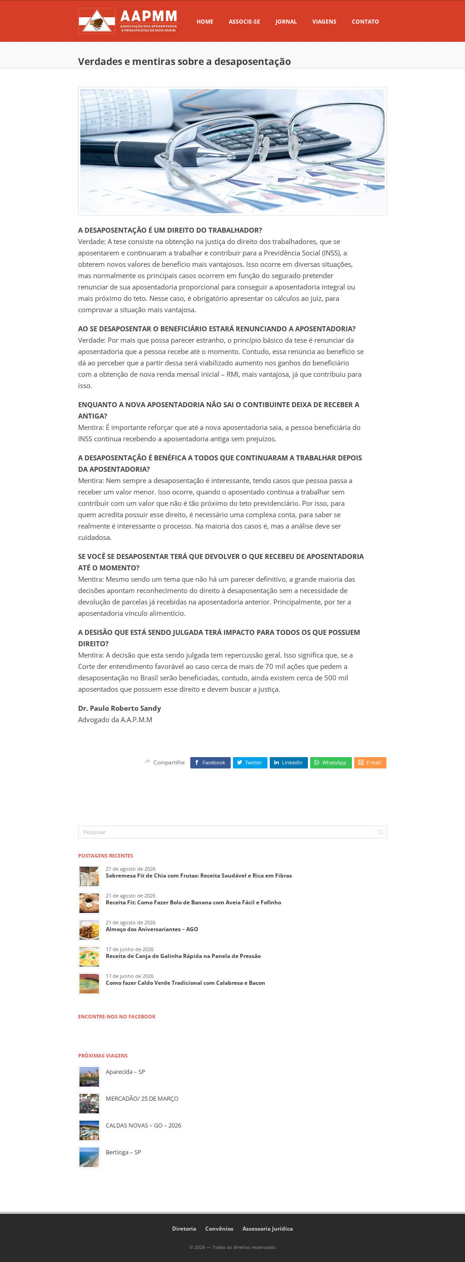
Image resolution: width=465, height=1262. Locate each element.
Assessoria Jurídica (267, 1228)
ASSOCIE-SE (244, 21)
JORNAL (286, 21)
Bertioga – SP (123, 1152)
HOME (205, 21)
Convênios (219, 1228)
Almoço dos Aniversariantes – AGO (152, 929)
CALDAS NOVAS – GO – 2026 (143, 1125)
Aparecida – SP (125, 1071)
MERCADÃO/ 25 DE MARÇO (142, 1098)
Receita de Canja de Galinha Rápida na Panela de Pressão (183, 956)
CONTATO (365, 21)
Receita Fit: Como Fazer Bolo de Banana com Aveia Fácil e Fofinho (193, 902)
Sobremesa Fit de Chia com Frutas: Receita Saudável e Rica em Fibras (199, 875)
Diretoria (184, 1228)
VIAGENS (324, 21)
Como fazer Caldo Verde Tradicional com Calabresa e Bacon (185, 983)
